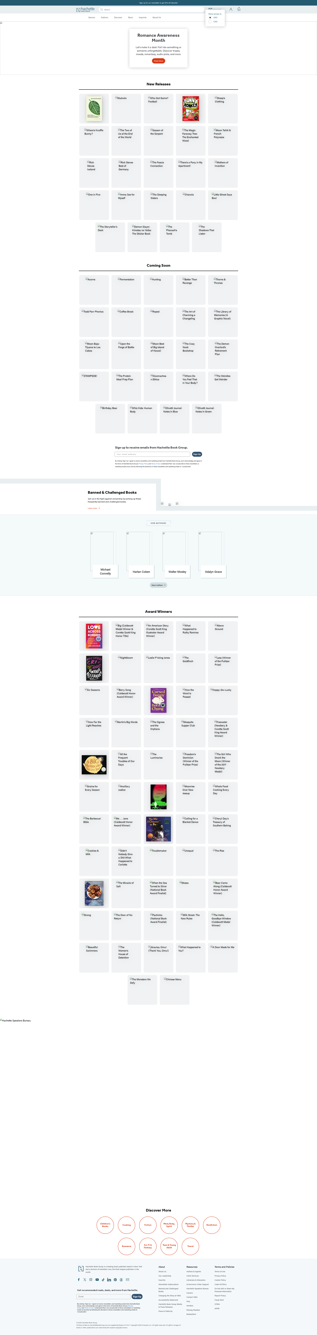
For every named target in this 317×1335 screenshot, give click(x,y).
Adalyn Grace (213, 572)
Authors (104, 17)
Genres (91, 17)
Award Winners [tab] (158, 611)
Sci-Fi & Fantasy (148, 1246)
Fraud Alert (219, 1300)
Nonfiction (211, 1225)
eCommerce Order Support (197, 1284)
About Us (156, 17)
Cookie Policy (220, 1280)
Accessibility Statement (168, 1300)
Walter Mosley (177, 572)
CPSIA (217, 1304)
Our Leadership (164, 1275)
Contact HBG (191, 1297)
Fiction (147, 1225)
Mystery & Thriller (190, 1225)
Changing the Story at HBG (169, 1295)
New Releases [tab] (159, 84)
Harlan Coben (141, 572)
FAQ (188, 1301)
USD (215, 17)
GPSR (217, 1308)
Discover (118, 17)
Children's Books (105, 1225)
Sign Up (197, 454)
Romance (126, 1246)
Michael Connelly (105, 571)
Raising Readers (193, 1310)
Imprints (142, 17)
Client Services (192, 1275)
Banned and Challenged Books (168, 1290)
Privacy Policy (220, 1275)
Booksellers (191, 1314)
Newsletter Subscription (168, 1284)
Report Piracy (220, 1295)
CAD (215, 21)
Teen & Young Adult (169, 1246)
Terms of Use (220, 1271)
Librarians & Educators (195, 1280)
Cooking (126, 1225)
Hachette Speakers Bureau (197, 1288)
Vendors (189, 1305)
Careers (189, 1292)
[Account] (231, 9)
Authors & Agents (193, 1271)
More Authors (157, 585)
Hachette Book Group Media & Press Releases (170, 1305)
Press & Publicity (165, 1311)
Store (130, 17)
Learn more (92, 508)
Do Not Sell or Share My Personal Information (224, 1290)
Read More (158, 61)
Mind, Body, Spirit (169, 1225)
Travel (190, 1246)
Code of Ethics (220, 1284)
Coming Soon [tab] (158, 265)
